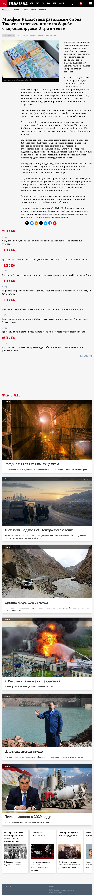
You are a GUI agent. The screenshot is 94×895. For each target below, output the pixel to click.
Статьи (16, 10)
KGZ (37, 3)
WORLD (61, 3)
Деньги (25, 35)
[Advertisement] (47, 376)
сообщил (77, 211)
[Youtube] (55, 223)
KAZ (31, 3)
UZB (54, 3)
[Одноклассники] (36, 223)
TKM (48, 3)
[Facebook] (50, 223)
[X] (27, 223)
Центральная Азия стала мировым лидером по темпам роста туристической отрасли (44, 331)
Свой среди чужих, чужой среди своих (68, 834)
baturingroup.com (65, 890)
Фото (33, 10)
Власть (19, 35)
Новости (6, 10)
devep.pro (59, 892)
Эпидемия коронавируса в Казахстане (43, 35)
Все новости (86, 356)
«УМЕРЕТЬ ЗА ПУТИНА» (38, 834)
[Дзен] (41, 223)
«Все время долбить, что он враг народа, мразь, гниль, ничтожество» (14, 836)
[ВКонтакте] (32, 223)
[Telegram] (45, 223)
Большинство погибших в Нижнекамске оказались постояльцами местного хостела (43, 309)
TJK (43, 3)
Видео (25, 10)
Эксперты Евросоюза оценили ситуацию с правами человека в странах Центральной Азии (46, 275)
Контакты (8, 886)
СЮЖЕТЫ (43, 10)
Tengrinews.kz (71, 65)
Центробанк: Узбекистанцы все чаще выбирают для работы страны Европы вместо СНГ (45, 259)
